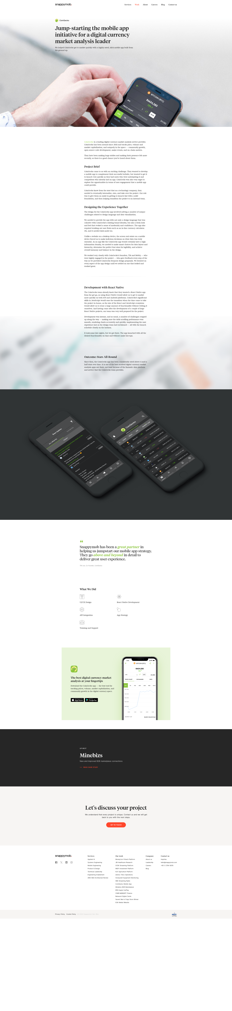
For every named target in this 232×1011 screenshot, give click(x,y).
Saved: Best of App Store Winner (126, 899)
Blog (163, 4)
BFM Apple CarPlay (122, 890)
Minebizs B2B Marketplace (124, 887)
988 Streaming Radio (122, 881)
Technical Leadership (95, 872)
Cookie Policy (71, 914)
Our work (119, 856)
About (145, 4)
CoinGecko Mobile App (123, 884)
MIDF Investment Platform (124, 868)
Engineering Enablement (96, 875)
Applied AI (91, 859)
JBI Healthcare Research (123, 862)
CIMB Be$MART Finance (123, 893)
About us (149, 859)
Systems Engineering (95, 862)
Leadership (149, 862)
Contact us (172, 4)
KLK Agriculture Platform (124, 872)
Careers (154, 4)
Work (137, 4)
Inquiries (164, 859)
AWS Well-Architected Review (98, 878)
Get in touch (116, 825)
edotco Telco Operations (124, 875)
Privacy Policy (60, 914)
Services (128, 4)
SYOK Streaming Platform (124, 865)
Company (150, 856)
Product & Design (94, 868)
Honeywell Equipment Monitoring (126, 878)
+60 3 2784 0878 (167, 865)
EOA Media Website (122, 902)
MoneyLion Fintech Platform (125, 859)
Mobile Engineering (94, 865)
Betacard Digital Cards (123, 896)
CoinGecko (88, 142)
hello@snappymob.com (169, 862)
